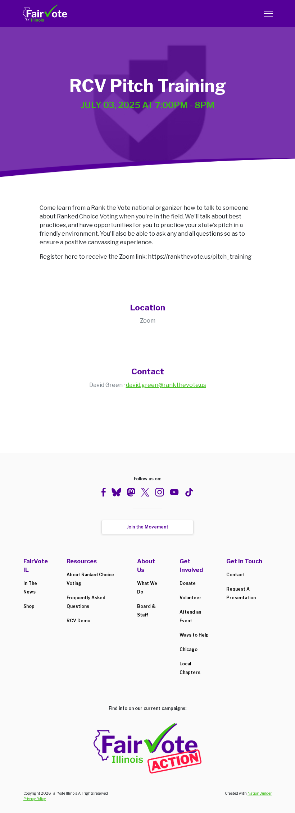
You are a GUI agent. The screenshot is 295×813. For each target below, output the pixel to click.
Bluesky (116, 492)
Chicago (189, 649)
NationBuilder (260, 793)
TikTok (189, 492)
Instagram (159, 492)
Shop (29, 606)
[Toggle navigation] (268, 13)
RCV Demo (78, 620)
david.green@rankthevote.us (166, 385)
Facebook (103, 492)
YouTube (174, 492)
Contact (235, 574)
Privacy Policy (34, 798)
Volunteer (190, 597)
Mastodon (131, 492)
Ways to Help (194, 635)
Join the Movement (147, 527)
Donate (188, 583)
